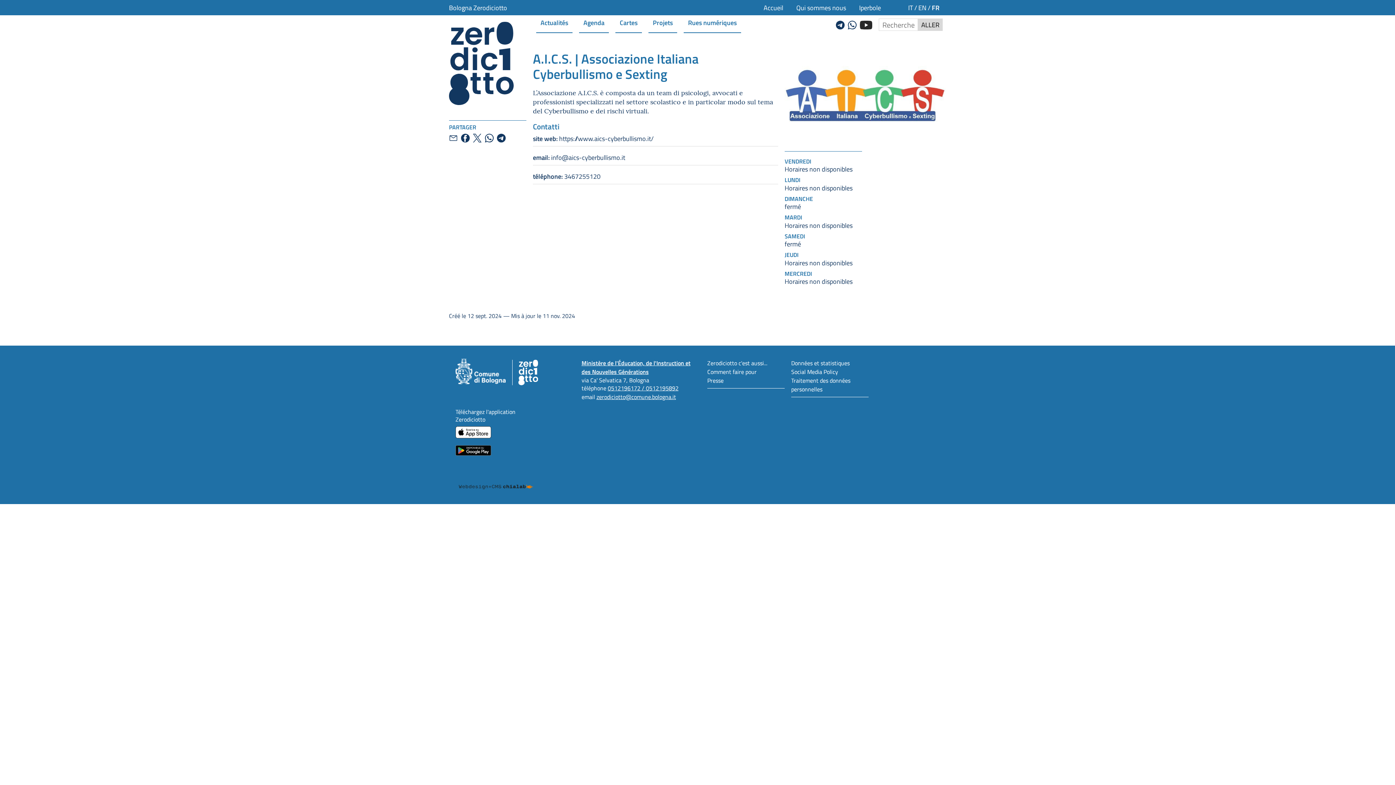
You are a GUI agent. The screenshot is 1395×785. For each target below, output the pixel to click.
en (922, 7)
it (910, 7)
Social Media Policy (814, 371)
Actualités (554, 22)
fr (935, 7)
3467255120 (567, 176)
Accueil (773, 7)
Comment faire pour (732, 371)
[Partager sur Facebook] (465, 138)
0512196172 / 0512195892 (643, 388)
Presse (715, 380)
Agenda (593, 22)
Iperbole (870, 7)
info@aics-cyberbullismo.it (579, 157)
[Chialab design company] (496, 480)
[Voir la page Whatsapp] (852, 24)
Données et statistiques (820, 363)
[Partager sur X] (477, 138)
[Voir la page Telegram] (840, 24)
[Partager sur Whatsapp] (489, 138)
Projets (663, 22)
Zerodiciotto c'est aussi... (737, 363)
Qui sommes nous (821, 7)
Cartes (629, 22)
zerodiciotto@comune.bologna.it (636, 396)
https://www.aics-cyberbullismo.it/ (593, 138)
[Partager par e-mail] (453, 138)
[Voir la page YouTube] (866, 24)
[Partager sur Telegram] (501, 138)
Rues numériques (712, 22)
